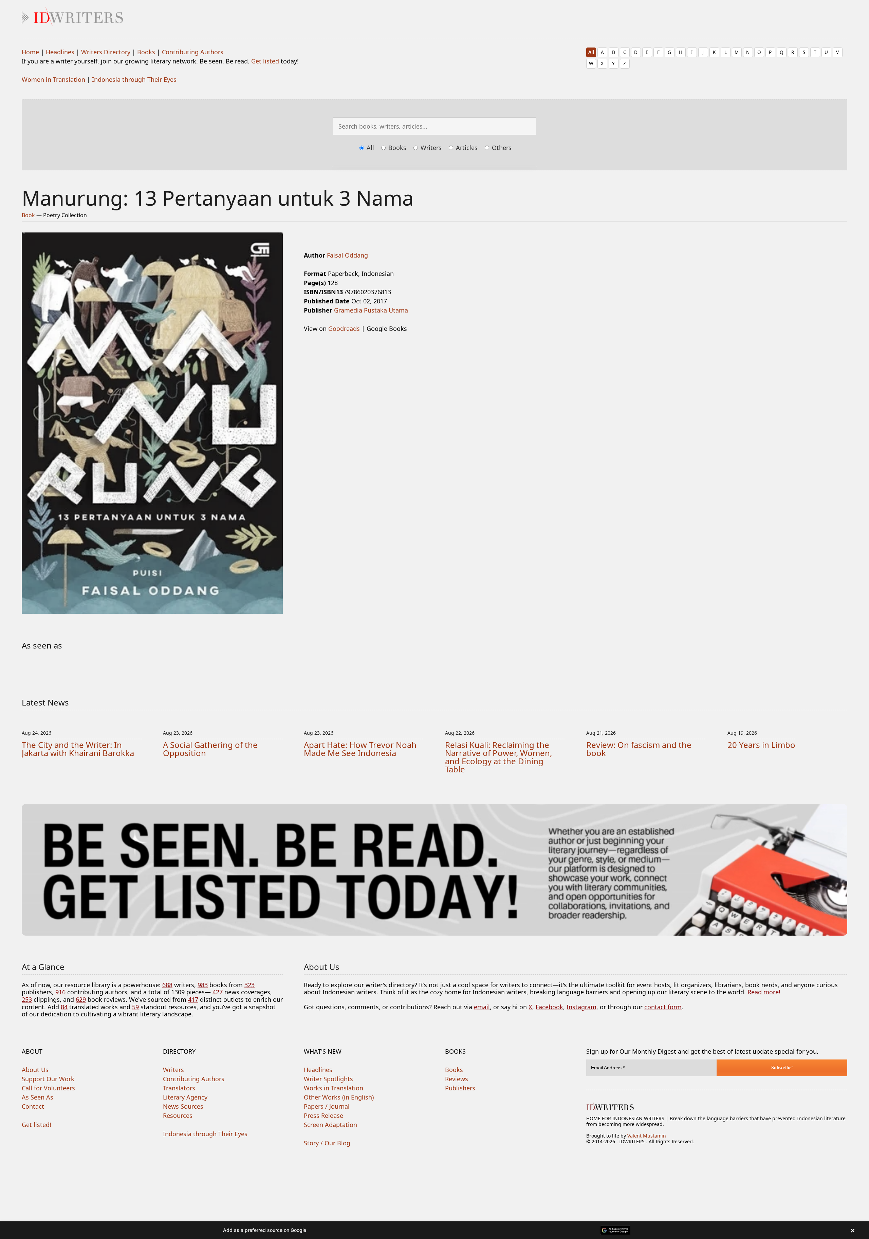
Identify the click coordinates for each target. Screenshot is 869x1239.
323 (249, 985)
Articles (466, 148)
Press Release (323, 1115)
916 (60, 992)
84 (64, 1007)
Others (501, 148)
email (482, 1007)
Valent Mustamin (646, 1135)
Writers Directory (105, 52)
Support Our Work (48, 1079)
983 (203, 985)
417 (193, 999)
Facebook (549, 1007)
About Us (35, 1070)
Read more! (763, 992)
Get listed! (36, 1125)
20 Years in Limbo (761, 744)
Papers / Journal (327, 1106)
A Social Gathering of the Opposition (210, 748)
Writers (430, 148)
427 (217, 992)
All (591, 52)
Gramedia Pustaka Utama (371, 310)
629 (81, 999)
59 (135, 1007)
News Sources (183, 1106)
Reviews (456, 1079)
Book (28, 215)
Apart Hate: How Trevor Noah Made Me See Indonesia (360, 748)
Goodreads (344, 328)
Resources (177, 1115)
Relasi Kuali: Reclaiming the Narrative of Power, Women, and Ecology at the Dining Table (498, 757)
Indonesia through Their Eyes (134, 79)
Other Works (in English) (339, 1097)
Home (30, 52)
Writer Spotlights (328, 1079)
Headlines (60, 52)
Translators (179, 1088)
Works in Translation (333, 1088)
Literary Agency (185, 1097)
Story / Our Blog (327, 1143)
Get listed (265, 61)
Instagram (581, 1007)
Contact (33, 1106)
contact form (663, 1007)
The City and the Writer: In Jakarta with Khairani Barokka (78, 748)
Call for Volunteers (48, 1088)
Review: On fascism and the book (638, 748)
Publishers (460, 1088)
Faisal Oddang (347, 255)
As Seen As (37, 1097)
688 (167, 985)
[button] (434, 1230)
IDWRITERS (434, 15)
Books (146, 52)
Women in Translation (53, 79)
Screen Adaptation (330, 1125)
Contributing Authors (192, 52)
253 (27, 999)
